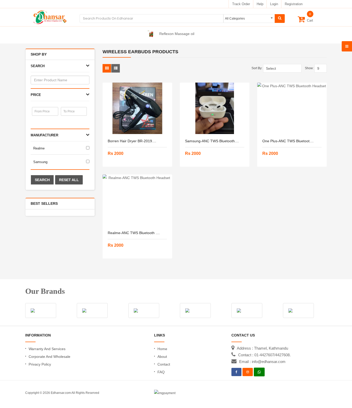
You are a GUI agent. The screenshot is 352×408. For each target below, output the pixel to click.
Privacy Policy (40, 364)
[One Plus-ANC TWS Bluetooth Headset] (292, 108)
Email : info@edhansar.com (262, 361)
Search (42, 180)
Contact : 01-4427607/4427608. (264, 355)
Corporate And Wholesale (49, 356)
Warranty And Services (47, 349)
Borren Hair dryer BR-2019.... (132, 141)
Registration (294, 4)
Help (260, 4)
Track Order (241, 4)
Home (162, 349)
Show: (309, 68)
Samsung (40, 162)
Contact (163, 364)
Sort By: (257, 68)
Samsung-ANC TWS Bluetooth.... (212, 141)
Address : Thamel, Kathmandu (262, 348)
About (162, 356)
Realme (39, 148)
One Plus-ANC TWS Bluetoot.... (288, 141)
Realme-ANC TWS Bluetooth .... (134, 233)
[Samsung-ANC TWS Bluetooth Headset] (214, 108)
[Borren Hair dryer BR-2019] (137, 108)
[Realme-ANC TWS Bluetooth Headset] (137, 200)
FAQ (161, 372)
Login (274, 4)
